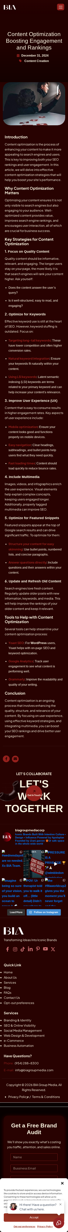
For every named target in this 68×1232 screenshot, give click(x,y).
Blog (7, 987)
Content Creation (36, 61)
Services (10, 982)
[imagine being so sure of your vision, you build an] (12, 892)
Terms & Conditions (46, 1097)
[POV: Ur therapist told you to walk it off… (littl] (34, 892)
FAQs (7, 992)
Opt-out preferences (19, 1003)
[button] (62, 1183)
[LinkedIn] (30, 949)
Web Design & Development (24, 1035)
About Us (10, 977)
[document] (34, 1167)
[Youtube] (45, 949)
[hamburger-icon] (60, 7)
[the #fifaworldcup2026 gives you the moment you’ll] (55, 892)
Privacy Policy (18, 1097)
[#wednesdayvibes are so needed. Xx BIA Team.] (12, 864)
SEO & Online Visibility (20, 1025)
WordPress (39, 643)
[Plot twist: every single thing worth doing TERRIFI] (34, 864)
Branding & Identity (17, 1020)
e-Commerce (14, 1040)
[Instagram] (15, 949)
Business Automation (19, 1046)
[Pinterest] (38, 949)
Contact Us (12, 998)
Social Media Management (23, 1030)
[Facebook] (7, 949)
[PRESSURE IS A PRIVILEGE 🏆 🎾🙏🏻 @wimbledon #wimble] (55, 864)
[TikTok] (22, 949)
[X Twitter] (53, 949)
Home (8, 972)
